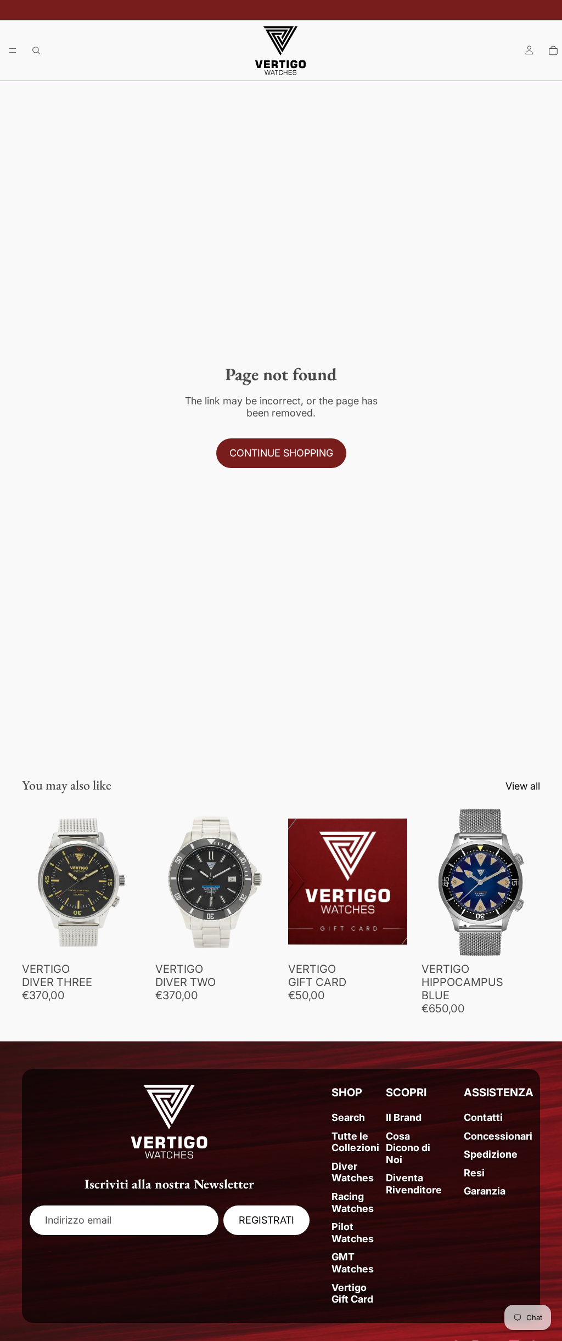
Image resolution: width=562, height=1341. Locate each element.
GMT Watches (352, 1263)
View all (522, 786)
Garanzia (484, 1191)
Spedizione (491, 1154)
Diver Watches (352, 1172)
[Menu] (12, 50)
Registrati (266, 1220)
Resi (474, 1173)
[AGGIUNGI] (124, 940)
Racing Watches (352, 1202)
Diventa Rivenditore (414, 1184)
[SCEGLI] (390, 940)
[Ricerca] (36, 50)
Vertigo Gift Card (352, 1293)
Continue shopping (281, 453)
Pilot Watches (352, 1232)
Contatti (483, 1117)
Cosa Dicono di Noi (408, 1147)
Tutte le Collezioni (355, 1142)
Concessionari (498, 1136)
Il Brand (404, 1117)
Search (348, 1117)
